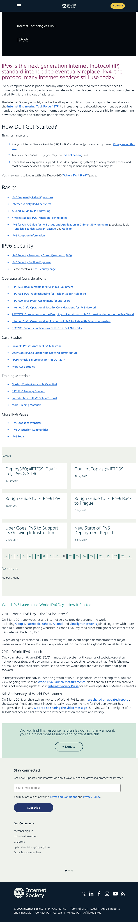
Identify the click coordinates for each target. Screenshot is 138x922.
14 (84, 556)
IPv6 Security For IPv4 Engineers (31, 262)
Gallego (67, 229)
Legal (93, 909)
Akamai (58, 624)
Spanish (30, 229)
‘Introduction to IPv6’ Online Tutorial (34, 398)
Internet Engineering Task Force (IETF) (33, 106)
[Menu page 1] (66, 870)
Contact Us (42, 913)
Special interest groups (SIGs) (32, 847)
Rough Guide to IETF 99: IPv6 (33, 498)
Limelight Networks (83, 624)
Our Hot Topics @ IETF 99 (98, 469)
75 (100, 556)
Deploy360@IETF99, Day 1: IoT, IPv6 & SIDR (31, 472)
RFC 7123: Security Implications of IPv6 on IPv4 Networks (47, 328)
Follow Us (73, 913)
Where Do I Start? (75, 175)
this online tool (72, 155)
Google (20, 624)
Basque (51, 229)
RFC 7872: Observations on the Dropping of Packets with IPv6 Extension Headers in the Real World (73, 314)
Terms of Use (78, 909)
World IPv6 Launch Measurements (61, 682)
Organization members (28, 852)
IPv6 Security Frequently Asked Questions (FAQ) (42, 255)
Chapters (19, 842)
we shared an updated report (108, 699)
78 (122, 556)
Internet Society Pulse (63, 686)
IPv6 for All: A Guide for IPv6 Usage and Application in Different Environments (60, 224)
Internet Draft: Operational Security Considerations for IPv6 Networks (55, 307)
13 (77, 556)
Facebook (33, 624)
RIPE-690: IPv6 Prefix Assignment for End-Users (41, 301)
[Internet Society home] (69, 6)
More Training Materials (26, 405)
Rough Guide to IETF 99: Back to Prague (103, 501)
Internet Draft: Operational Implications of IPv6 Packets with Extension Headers (61, 321)
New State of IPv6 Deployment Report (93, 531)
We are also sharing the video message (60, 708)
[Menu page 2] (69, 870)
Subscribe (33, 808)
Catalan (40, 229)
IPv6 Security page (44, 269)
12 (70, 556)
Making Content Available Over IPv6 (34, 384)
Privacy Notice (57, 909)
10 (57, 556)
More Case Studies (23, 367)
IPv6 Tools (18, 436)
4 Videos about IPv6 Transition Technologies (39, 218)
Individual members (26, 836)
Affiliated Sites (92, 913)
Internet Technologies (32, 26)
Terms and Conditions (63, 797)
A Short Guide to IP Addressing (31, 211)
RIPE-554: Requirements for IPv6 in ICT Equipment (42, 287)
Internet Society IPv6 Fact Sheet (31, 204)
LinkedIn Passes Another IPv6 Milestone (36, 346)
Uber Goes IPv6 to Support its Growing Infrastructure (44, 353)
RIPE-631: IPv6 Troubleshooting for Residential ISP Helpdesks (49, 294)
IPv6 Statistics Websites (27, 423)
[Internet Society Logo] (30, 893)
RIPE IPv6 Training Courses (28, 391)
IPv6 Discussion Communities (30, 430)
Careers (58, 913)
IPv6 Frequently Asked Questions (32, 197)
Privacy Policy (91, 797)
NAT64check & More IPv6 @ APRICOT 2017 (38, 360)
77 (115, 556)
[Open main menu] (19, 5)
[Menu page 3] (72, 870)
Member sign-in (23, 831)
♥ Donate (118, 6)
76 (108, 556)
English (19, 229)
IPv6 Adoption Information (28, 235)
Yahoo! (46, 624)
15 (91, 556)
